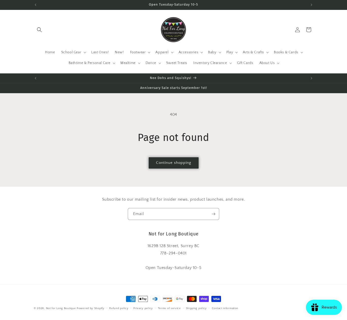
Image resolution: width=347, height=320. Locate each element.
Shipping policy (196, 308)
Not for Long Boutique (61, 308)
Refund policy (118, 308)
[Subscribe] (213, 214)
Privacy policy (143, 308)
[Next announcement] (311, 5)
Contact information (225, 308)
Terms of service (169, 308)
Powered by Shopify (90, 308)
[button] (39, 29)
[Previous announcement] (35, 5)
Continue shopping (173, 163)
